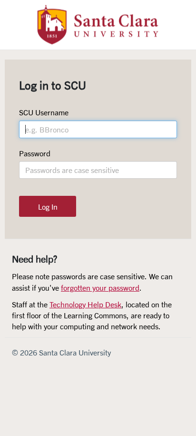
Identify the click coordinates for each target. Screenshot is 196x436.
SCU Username (44, 112)
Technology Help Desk (85, 304)
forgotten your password (100, 287)
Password (34, 153)
